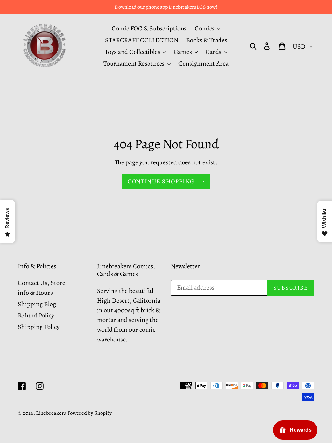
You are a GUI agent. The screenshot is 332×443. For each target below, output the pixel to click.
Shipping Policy (39, 326)
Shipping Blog (37, 304)
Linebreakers (51, 413)
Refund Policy (36, 315)
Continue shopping (161, 181)
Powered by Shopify (89, 413)
